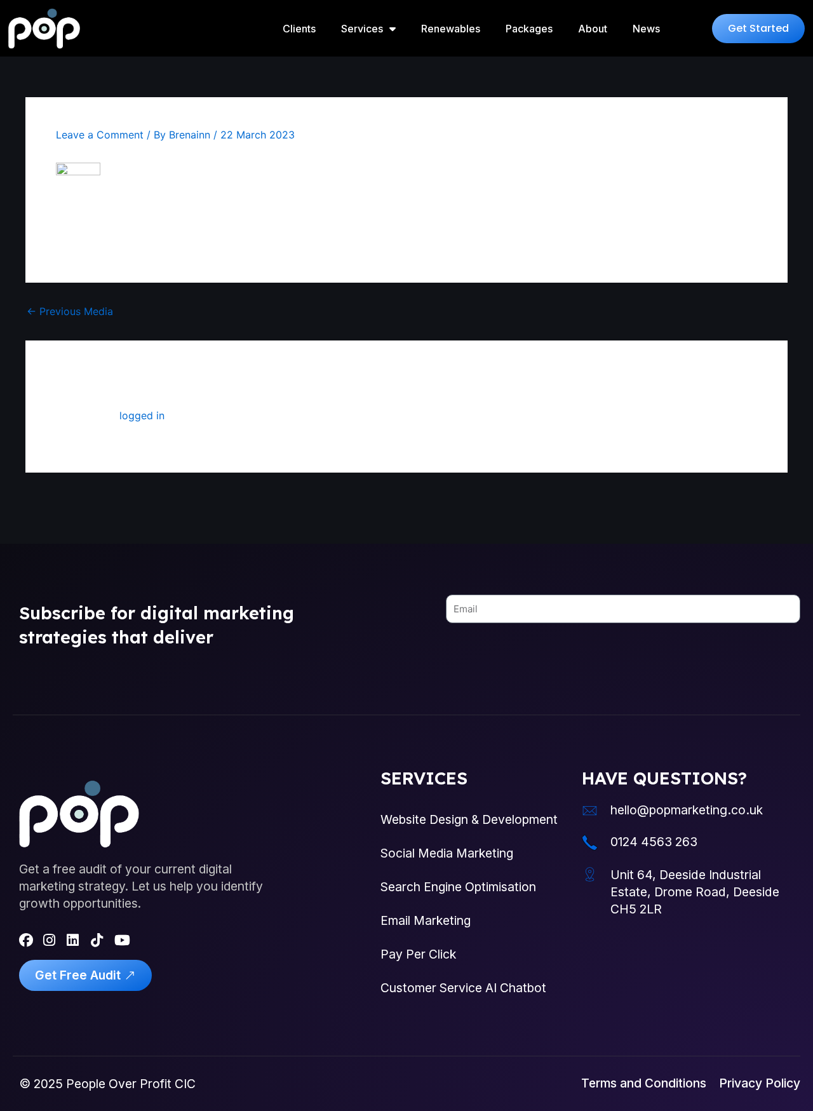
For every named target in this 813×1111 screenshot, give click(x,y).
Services (362, 28)
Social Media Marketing (446, 853)
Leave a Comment (100, 134)
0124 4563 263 (653, 841)
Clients (299, 28)
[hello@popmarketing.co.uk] (590, 811)
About (592, 28)
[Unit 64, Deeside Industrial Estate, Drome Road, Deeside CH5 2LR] (590, 874)
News (646, 28)
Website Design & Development (469, 819)
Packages (529, 28)
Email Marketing (425, 920)
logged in (142, 415)
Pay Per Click (418, 954)
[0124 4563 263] (590, 843)
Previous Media (70, 311)
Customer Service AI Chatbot (463, 987)
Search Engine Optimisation (458, 886)
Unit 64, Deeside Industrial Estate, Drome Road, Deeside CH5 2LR (694, 892)
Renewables (450, 28)
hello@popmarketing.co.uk (686, 810)
